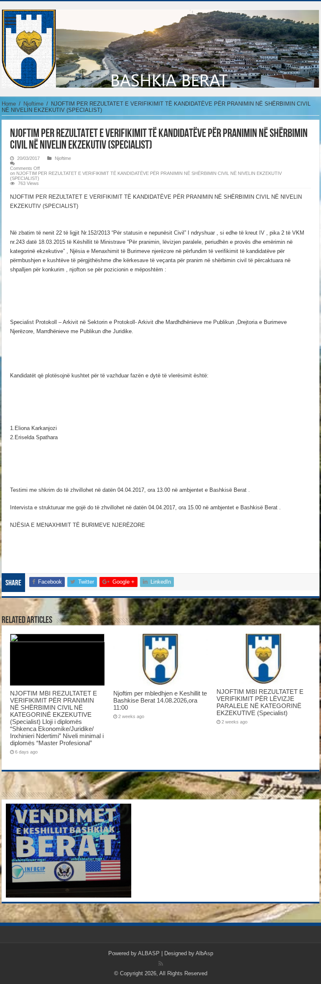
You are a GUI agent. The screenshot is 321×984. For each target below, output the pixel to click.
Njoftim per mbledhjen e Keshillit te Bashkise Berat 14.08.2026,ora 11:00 (160, 700)
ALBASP (149, 953)
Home (9, 104)
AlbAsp (204, 953)
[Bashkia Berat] (160, 47)
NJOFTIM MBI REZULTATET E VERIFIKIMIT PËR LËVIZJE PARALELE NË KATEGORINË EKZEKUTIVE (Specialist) (260, 702)
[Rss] (161, 964)
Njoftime (33, 104)
